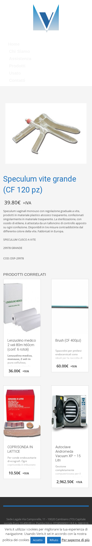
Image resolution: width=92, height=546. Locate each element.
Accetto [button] (38, 540)
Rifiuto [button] (54, 540)
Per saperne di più (76, 540)
